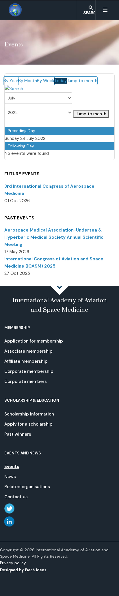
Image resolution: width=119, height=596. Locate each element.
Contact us (16, 497)
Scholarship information (29, 414)
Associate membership (28, 351)
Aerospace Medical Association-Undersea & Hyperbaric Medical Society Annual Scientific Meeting (53, 237)
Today (60, 81)
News (10, 477)
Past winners (17, 434)
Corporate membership (28, 371)
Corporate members (25, 381)
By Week (45, 81)
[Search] (14, 88)
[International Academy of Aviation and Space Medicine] (15, 10)
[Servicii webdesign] (26, 569)
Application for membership (33, 341)
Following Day (21, 145)
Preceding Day (21, 130)
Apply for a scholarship (28, 424)
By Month (27, 81)
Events (11, 466)
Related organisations (27, 487)
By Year (10, 81)
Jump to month (82, 81)
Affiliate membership (26, 361)
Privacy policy (13, 563)
